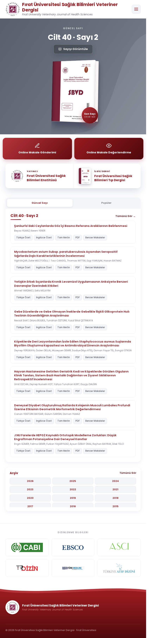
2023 (30, 489)
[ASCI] (119, 547)
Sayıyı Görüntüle (75, 49)
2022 (73, 489)
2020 (30, 498)
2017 (30, 506)
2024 (115, 481)
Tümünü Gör (128, 473)
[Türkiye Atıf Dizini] (119, 568)
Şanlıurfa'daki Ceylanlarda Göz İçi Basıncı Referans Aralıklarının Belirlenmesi (70, 226)
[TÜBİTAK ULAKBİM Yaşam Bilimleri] (27, 568)
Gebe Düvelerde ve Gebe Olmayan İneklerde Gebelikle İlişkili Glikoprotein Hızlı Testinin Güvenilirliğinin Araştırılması (71, 313)
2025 (72, 481)
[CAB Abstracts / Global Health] (27, 547)
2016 (73, 506)
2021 (115, 489)
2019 (73, 498)
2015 (116, 506)
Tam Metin (63, 237)
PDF (77, 237)
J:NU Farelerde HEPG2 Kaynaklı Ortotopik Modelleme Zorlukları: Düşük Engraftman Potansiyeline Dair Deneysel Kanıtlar (65, 437)
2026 (30, 481)
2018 (116, 498)
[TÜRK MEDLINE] (73, 568)
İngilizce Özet (44, 237)
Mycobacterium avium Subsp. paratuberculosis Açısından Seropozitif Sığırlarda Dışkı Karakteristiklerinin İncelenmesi (66, 254)
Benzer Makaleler (95, 237)
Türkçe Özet (23, 237)
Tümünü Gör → (125, 216)
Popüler (106, 203)
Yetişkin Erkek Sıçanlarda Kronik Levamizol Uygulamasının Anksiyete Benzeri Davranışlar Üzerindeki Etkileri (71, 284)
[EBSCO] (73, 547)
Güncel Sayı (40, 203)
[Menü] (136, 9)
